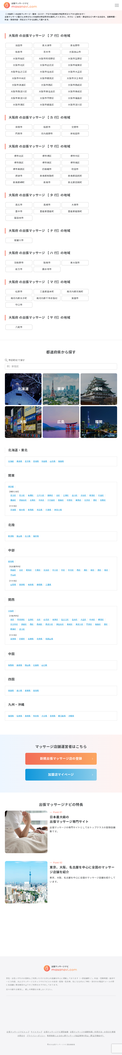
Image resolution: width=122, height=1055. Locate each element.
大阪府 (11, 611)
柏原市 (46, 127)
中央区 (41, 500)
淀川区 (22, 629)
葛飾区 (50, 495)
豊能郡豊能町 (47, 211)
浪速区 (24, 624)
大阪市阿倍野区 (47, 58)
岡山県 (27, 665)
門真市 (18, 133)
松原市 (18, 291)
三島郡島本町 (47, 291)
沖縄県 (71, 716)
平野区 (89, 624)
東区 (86, 570)
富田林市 (19, 218)
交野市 (75, 127)
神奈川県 (58, 510)
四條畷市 (47, 169)
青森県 (19, 461)
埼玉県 (39, 510)
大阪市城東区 (75, 65)
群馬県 (31, 510)
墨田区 (13, 500)
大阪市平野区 (47, 98)
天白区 (46, 570)
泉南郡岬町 (19, 182)
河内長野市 (47, 133)
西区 (79, 570)
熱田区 (13, 570)
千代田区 (51, 500)
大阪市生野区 (75, 58)
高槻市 (46, 204)
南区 (106, 570)
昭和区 (29, 570)
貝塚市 (18, 127)
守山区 (13, 575)
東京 (61, 389)
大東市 (75, 204)
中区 (63, 570)
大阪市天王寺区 (75, 78)
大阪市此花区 (47, 65)
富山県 (19, 536)
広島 (61, 422)
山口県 (44, 665)
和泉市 (18, 52)
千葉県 (48, 510)
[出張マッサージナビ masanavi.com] (61, 968)
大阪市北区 (19, 65)
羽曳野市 (19, 262)
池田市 (18, 45)
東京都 (11, 487)
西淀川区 (49, 624)
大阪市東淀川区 (19, 98)
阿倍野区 (21, 620)
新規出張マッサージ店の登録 (61, 758)
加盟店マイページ (61, 774)
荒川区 (22, 495)
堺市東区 (47, 162)
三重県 (48, 585)
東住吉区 (60, 624)
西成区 (39, 624)
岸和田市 (75, 133)
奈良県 (39, 639)
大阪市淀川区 (75, 104)
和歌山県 (49, 639)
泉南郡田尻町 (75, 176)
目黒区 (103, 500)
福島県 (61, 461)
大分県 (44, 716)
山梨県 (13, 585)
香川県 (19, 691)
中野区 (69, 500)
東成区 (69, 624)
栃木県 (22, 510)
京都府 (22, 639)
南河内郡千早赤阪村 (47, 298)
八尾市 (18, 327)
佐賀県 (19, 716)
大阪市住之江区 (19, 72)
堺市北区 (19, 156)
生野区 (31, 620)
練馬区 (78, 500)
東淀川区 (79, 624)
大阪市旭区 (19, 58)
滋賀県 (13, 639)
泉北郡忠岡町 (75, 182)
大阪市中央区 (19, 78)
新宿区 (92, 495)
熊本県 (36, 716)
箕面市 (75, 298)
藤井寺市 (47, 269)
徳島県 (11, 691)
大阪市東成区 (75, 91)
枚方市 (18, 269)
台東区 (33, 500)
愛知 (99, 389)
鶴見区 (101, 620)
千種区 (37, 570)
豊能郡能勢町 (75, 211)
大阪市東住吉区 (47, 91)
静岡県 (39, 585)
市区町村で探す (16, 360)
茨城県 (13, 510)
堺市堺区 (47, 156)
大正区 (83, 620)
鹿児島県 (62, 716)
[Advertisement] (61, 920)
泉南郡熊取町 (47, 176)
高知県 (36, 691)
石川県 (27, 536)
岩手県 (27, 461)
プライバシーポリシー (36, 1036)
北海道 (23, 389)
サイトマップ (36, 1032)
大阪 (23, 422)
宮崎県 (52, 716)
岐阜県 (31, 585)
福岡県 (11, 716)
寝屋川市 (19, 240)
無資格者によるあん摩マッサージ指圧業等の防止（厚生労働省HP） (75, 1036)
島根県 (19, 665)
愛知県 (11, 561)
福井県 (36, 536)
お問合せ (21, 1036)
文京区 (87, 500)
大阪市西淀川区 (19, 91)
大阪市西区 (47, 85)
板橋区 (31, 495)
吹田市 (75, 169)
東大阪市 (75, 262)
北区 (58, 495)
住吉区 (75, 620)
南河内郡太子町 (19, 298)
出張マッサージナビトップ (18, 1032)
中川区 (55, 570)
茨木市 (46, 52)
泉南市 (46, 182)
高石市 (18, 204)
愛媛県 (27, 691)
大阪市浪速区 (19, 85)
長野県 (22, 585)
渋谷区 (83, 495)
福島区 (98, 624)
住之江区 (65, 620)
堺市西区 (19, 162)
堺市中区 (75, 156)
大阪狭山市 (75, 52)
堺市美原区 (19, 169)
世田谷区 (23, 500)
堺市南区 (75, 162)
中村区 (71, 570)
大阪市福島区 (75, 98)
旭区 (12, 620)
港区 (95, 500)
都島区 (13, 629)
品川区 (75, 495)
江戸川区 (40, 495)
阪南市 (46, 262)
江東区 (66, 495)
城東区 (55, 620)
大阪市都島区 (47, 104)
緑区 (92, 570)
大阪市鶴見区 (47, 78)
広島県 (36, 665)
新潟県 (11, 536)
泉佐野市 (75, 45)
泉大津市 (47, 45)
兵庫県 (31, 639)
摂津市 (18, 176)
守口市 (18, 305)
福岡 (99, 422)
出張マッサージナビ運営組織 (56, 1032)
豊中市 (18, 211)
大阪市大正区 (75, 72)
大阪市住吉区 (47, 72)
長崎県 (27, 716)
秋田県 (44, 461)
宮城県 (36, 461)
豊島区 (61, 500)
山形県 (52, 461)
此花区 (46, 620)
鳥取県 (11, 665)
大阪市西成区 (75, 85)
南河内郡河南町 (75, 291)
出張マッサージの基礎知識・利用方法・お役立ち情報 (92, 1032)
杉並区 (101, 495)
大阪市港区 (19, 104)
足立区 (13, 495)
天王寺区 (14, 624)
